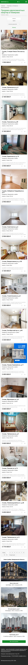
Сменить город (4, 14)
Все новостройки (14, 641)
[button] (14, 24)
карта (14, 20)
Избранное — (19, 1)
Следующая (12, 555)
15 (4, 555)
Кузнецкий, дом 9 (14, 634)
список (14, 18)
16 (6, 555)
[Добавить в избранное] (25, 62)
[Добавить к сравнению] (22, 62)
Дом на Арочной (14, 583)
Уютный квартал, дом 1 (14, 609)
